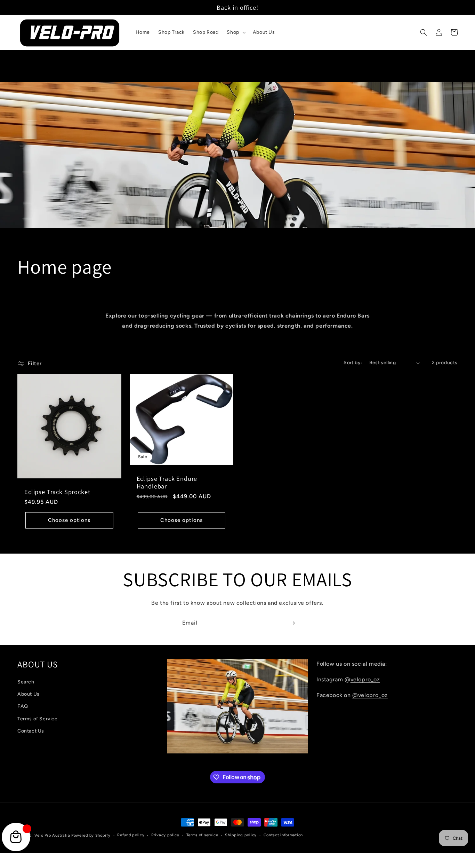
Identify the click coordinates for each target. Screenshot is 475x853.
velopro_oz (365, 679)
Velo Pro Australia (52, 835)
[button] (235, 32)
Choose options (69, 520)
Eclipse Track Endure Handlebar (167, 482)
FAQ (22, 706)
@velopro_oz (370, 695)
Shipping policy (241, 835)
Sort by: (353, 363)
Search (25, 682)
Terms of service (202, 835)
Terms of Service (37, 719)
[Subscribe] (292, 623)
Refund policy (130, 835)
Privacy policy (165, 835)
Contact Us (30, 731)
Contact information (283, 835)
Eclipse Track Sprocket (57, 491)
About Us (28, 694)
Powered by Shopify (91, 835)
